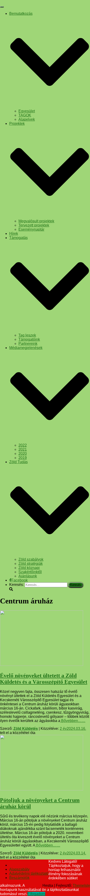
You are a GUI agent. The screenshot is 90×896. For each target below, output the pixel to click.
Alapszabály (19, 869)
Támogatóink (29, 339)
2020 (22, 454)
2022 (22, 445)
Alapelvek (26, 119)
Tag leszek (27, 335)
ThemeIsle (81, 885)
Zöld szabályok (30, 559)
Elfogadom (36, 894)
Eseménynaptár (31, 229)
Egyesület (26, 111)
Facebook (19, 580)
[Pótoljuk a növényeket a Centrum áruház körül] (41, 789)
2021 (22, 449)
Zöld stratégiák (30, 564)
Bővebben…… (72, 721)
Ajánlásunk (27, 576)
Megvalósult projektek (36, 221)
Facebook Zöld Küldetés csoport (13, 866)
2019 (22, 458)
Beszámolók (19, 878)
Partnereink (27, 344)
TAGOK (24, 115)
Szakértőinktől (30, 572)
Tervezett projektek (33, 225)
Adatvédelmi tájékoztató (28, 873)
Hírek (13, 233)
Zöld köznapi (29, 568)
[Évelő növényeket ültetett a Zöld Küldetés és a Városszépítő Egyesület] (41, 665)
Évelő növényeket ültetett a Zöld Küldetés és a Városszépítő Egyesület (43, 679)
